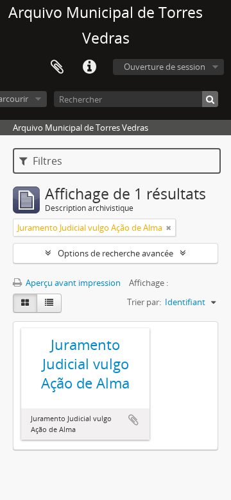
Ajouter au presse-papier (133, 419)
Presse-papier (57, 67)
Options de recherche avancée (115, 253)
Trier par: (144, 302)
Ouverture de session (164, 66)
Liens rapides (89, 67)
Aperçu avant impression (72, 282)
